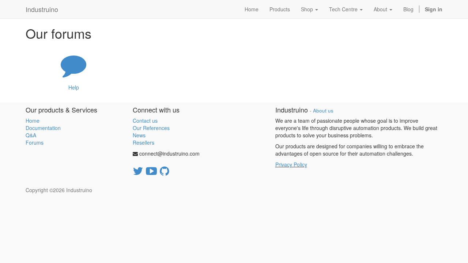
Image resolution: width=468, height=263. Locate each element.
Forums (35, 142)
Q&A (31, 135)
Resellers (143, 142)
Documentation (43, 128)
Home (32, 120)
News (139, 135)
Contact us (145, 120)
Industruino (42, 9)
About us (323, 110)
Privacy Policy (291, 164)
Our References (151, 128)
